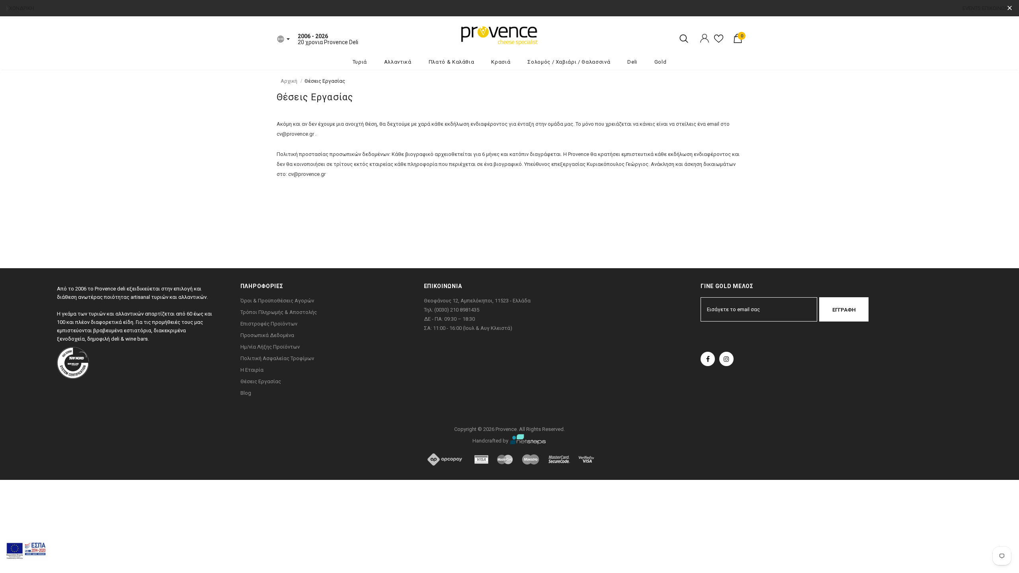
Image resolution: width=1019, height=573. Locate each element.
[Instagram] (726, 359)
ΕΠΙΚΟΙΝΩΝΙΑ (997, 8)
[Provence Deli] (539, 35)
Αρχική (289, 81)
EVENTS (971, 8)
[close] (1009, 8)
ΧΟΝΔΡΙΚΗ (21, 8)
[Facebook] (708, 359)
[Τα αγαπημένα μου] (718, 42)
